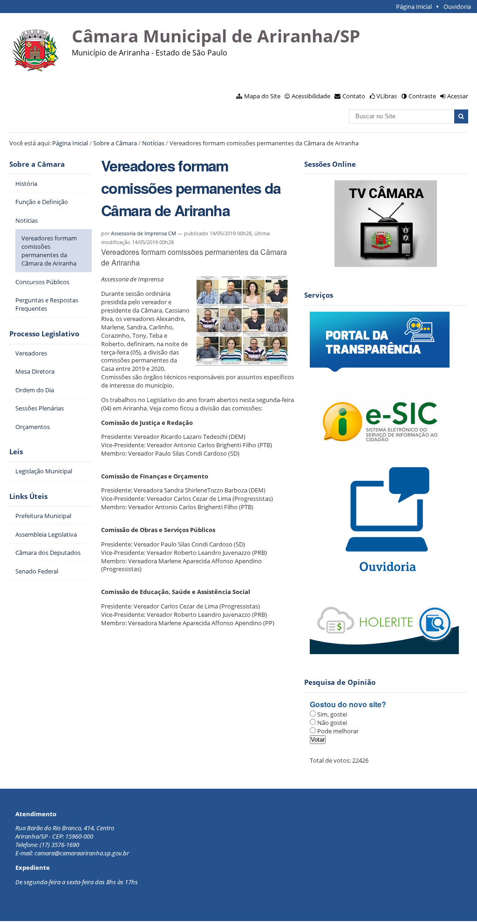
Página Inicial (414, 6)
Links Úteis (28, 496)
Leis (16, 452)
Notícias (153, 143)
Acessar (457, 96)
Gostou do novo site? (348, 704)
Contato (353, 96)
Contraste (422, 96)
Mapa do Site (262, 96)
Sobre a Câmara (115, 143)
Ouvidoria (457, 6)
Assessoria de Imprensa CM (143, 233)
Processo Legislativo (44, 334)
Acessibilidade (311, 96)
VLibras (386, 96)
